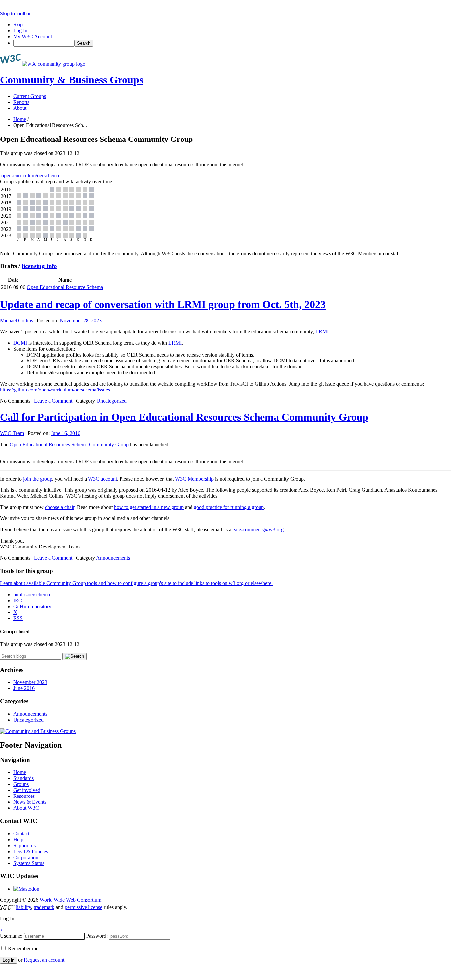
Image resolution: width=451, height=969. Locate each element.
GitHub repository (32, 606)
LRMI (322, 331)
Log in (8, 960)
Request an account (44, 960)
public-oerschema (31, 594)
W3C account (102, 479)
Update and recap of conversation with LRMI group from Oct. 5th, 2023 (163, 304)
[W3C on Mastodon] (26, 888)
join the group (37, 479)
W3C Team (12, 433)
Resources (24, 796)
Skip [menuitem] (18, 24)
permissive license (83, 907)
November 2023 (30, 682)
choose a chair (59, 507)
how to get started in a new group (149, 507)
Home (19, 119)
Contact (21, 833)
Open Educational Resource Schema (65, 287)
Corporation (25, 857)
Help (18, 839)
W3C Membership (194, 479)
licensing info (39, 266)
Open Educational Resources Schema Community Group (69, 444)
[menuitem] (232, 43)
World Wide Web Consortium (70, 900)
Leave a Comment (53, 401)
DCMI (20, 343)
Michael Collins (16, 320)
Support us (24, 845)
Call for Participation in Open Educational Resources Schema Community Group (184, 417)
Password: (97, 936)
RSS (18, 618)
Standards (23, 778)
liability (23, 907)
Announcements (113, 558)
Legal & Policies (30, 851)
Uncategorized (111, 401)
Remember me (22, 948)
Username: (11, 936)
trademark (44, 907)
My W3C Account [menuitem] (32, 36)
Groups (21, 784)
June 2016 (24, 688)
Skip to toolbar (15, 13)
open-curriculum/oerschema (29, 175)
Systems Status (28, 863)
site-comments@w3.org (259, 529)
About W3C (26, 808)
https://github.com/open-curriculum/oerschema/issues (55, 389)
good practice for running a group (229, 507)
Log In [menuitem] (20, 30)
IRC (17, 600)
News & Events (29, 802)
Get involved (26, 790)
